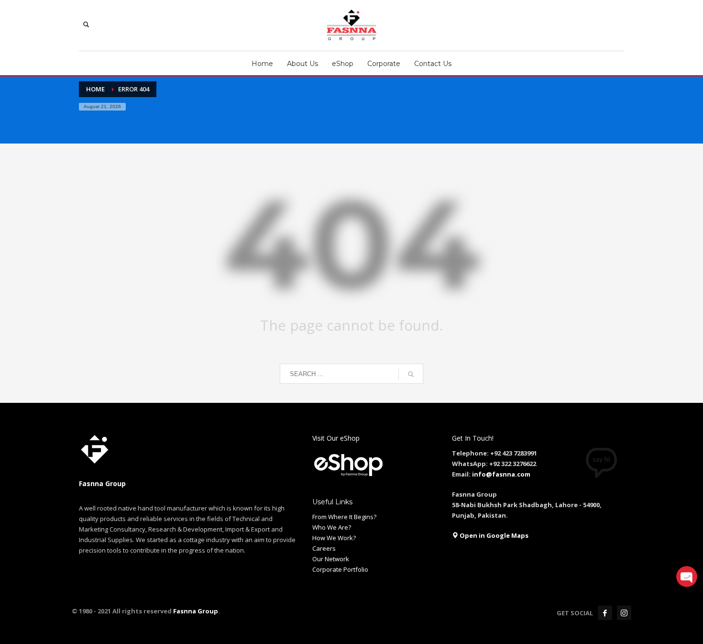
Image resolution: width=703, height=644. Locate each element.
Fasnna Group (195, 611)
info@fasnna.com (501, 474)
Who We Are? (331, 527)
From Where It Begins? (344, 516)
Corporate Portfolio (340, 569)
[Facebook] (605, 613)
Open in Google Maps (493, 535)
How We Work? (334, 537)
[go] (410, 374)
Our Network (330, 559)
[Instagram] (624, 613)
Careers (324, 548)
